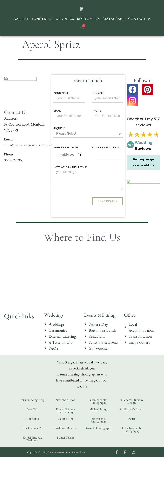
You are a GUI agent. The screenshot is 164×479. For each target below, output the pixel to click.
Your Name (61, 93)
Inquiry (59, 128)
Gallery (21, 18)
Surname (98, 93)
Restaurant (114, 18)
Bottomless (88, 18)
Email (57, 111)
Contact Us (139, 18)
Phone (96, 111)
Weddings (64, 18)
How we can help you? (70, 167)
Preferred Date (65, 147)
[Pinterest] (147, 89)
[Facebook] (132, 89)
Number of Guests (106, 147)
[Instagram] (132, 100)
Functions (42, 18)
